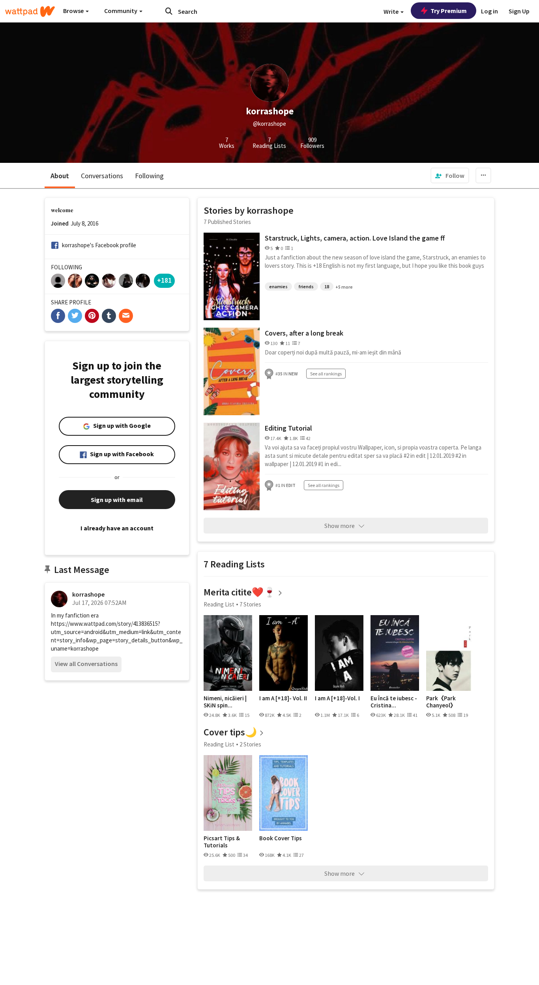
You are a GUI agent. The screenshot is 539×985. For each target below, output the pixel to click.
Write (392, 11)
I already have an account (116, 528)
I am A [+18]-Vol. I (337, 698)
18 (326, 286)
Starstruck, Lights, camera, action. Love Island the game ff (355, 238)
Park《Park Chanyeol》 (441, 702)
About (60, 175)
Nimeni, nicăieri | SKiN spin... (225, 702)
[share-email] (126, 316)
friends (306, 286)
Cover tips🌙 (230, 732)
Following (149, 175)
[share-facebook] (58, 316)
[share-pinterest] (92, 316)
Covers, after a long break (304, 333)
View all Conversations (86, 664)
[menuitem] (449, 175)
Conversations (102, 175)
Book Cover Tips (280, 838)
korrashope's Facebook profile (99, 245)
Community (121, 11)
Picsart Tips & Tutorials (222, 842)
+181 (164, 280)
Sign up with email (117, 500)
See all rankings (326, 374)
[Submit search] (168, 11)
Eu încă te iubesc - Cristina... (394, 702)
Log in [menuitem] (489, 11)
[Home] (30, 11)
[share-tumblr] (109, 316)
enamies (278, 286)
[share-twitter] (75, 316)
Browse (74, 11)
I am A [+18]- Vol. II (283, 698)
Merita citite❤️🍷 (239, 592)
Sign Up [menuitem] (519, 11)
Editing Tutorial (288, 428)
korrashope (88, 594)
